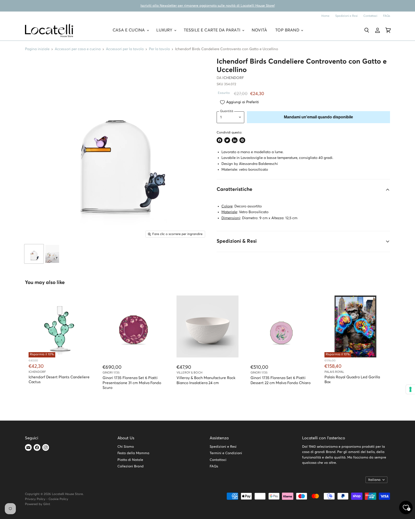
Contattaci (370, 16)
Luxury (165, 30)
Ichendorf (233, 78)
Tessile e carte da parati (213, 30)
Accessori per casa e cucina (78, 49)
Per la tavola (159, 49)
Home (325, 16)
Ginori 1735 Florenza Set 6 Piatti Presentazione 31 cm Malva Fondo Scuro (132, 383)
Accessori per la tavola (125, 49)
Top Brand (287, 30)
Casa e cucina (129, 30)
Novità (259, 30)
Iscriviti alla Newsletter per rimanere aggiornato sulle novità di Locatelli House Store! (207, 5)
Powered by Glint (37, 504)
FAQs (386, 16)
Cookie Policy (58, 499)
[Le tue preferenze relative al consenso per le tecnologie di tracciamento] (410, 389)
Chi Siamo (125, 446)
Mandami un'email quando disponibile (318, 117)
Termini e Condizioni (226, 453)
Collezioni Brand (130, 466)
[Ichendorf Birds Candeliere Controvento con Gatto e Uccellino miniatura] (33, 253)
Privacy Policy (35, 499)
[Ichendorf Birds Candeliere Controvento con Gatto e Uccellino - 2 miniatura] (52, 253)
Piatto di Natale (130, 460)
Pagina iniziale (37, 49)
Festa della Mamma (133, 453)
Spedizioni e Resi (346, 16)
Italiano (374, 480)
